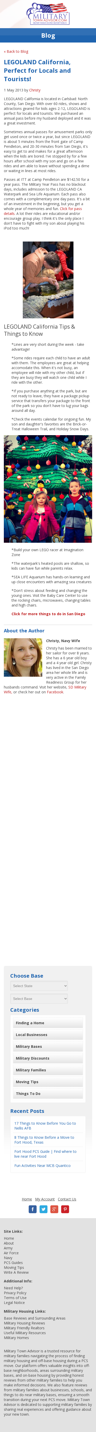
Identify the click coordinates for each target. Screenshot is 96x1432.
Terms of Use (15, 1297)
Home (27, 1199)
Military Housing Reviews (24, 1323)
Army (8, 1248)
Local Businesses (31, 1034)
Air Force (11, 1252)
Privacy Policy (15, 1292)
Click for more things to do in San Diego (48, 613)
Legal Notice (14, 1302)
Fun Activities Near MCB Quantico (42, 1165)
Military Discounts (32, 1058)
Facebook (55, 691)
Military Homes (16, 1337)
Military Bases (29, 1046)
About (9, 1243)
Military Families (31, 1070)
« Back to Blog (16, 51)
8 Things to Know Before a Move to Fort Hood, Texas (44, 1140)
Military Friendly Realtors (24, 1327)
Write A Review (16, 1272)
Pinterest (65, 1209)
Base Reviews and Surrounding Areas (35, 1318)
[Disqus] (48, 762)
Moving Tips (27, 1081)
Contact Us (67, 1199)
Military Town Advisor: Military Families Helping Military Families (48, 14)
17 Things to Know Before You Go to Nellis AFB (45, 1126)
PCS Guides (13, 1262)
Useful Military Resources (25, 1332)
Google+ (54, 1209)
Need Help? (13, 1287)
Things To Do (28, 1093)
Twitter (43, 1209)
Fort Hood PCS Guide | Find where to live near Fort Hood (45, 1154)
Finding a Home (30, 1022)
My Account (45, 1199)
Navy (8, 1257)
